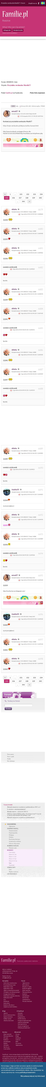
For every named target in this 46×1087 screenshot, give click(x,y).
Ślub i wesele (26, 990)
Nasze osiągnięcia (23, 1026)
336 (13, 198)
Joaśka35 (15, 489)
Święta (5, 1043)
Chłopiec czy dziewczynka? (12, 992)
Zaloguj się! (7, 30)
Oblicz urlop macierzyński (11, 990)
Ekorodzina (25, 985)
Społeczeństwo (8, 1017)
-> (29, 201)
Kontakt (20, 1013)
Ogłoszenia (12, 826)
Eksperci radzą (26, 986)
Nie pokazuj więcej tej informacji (33, 1076)
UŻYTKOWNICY (12, 874)
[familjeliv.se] (43, 3)
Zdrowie (6, 1045)
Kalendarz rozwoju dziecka (12, 996)
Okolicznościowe (9, 1020)
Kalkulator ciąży (8, 988)
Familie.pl (9, 93)
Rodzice (24, 994)
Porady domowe (27, 1001)
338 (26, 198)
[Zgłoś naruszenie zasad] (18, 116)
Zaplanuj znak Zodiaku (10, 1006)
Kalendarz (7, 1003)
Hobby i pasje (7, 1018)
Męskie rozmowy (13, 871)
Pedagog (11, 835)
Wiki (17, 1041)
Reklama (20, 1015)
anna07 (15, 111)
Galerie (18, 1039)
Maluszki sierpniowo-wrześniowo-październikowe (21, 817)
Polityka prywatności (24, 1028)
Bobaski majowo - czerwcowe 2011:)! (17, 811)
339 (33, 198)
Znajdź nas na (32, 3)
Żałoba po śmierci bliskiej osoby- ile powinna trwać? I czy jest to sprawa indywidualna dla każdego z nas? (24, 814)
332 (27, 194)
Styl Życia (6, 1047)
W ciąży (6, 1038)
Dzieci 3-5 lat (12, 858)
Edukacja (6, 1001)
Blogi (17, 1036)
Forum (3, 82)
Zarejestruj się (18, 30)
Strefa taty (25, 997)
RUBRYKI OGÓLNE (13, 845)
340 (40, 198)
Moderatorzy (22, 1018)
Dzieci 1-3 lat (12, 856)
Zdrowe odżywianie (14, 843)
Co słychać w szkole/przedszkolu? (16, 809)
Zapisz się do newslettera (9, 33)
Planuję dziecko (27, 992)
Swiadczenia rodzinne (15, 841)
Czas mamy (12, 852)
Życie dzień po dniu (9, 1015)
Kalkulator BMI (8, 997)
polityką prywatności (27, 1072)
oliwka (14, 209)
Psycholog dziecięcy (14, 839)
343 (23, 201)
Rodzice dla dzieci (9, 1005)
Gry (5, 999)
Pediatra (11, 837)
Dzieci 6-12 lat (13, 861)
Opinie (6, 1013)
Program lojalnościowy (24, 1020)
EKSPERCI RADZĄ (12, 828)
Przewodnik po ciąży (10, 985)
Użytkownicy (26, 999)
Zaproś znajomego (23, 1022)
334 (41, 194)
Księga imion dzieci (9, 994)
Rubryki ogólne (26, 988)
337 (20, 198)
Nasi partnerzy (22, 1024)
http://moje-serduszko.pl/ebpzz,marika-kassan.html (20, 126)
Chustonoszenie (13, 830)
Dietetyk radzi (13, 848)
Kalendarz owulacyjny (10, 983)
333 (34, 194)
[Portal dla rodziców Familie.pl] (15, 18)
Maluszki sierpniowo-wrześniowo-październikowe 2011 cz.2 (23, 807)
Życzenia (18, 1043)
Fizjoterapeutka (13, 833)
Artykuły (18, 1038)
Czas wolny (7, 1049)
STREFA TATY (11, 867)
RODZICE (10, 82)
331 (21, 194)
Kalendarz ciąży (8, 986)
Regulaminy (21, 1017)
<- (5, 194)
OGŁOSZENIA (11, 824)
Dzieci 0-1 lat (12, 854)
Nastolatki (11, 865)
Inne (15, 82)
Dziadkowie (25, 996)
